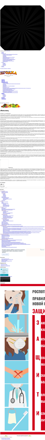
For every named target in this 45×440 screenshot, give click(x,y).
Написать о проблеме (5, 254)
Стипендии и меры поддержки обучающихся (9, 59)
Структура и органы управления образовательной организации (11, 83)
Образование (4, 56)
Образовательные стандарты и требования (8, 57)
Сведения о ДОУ (4, 53)
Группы (3, 62)
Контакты (3, 66)
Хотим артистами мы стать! (5, 258)
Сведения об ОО (5, 82)
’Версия (3, 184)
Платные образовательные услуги (7, 60)
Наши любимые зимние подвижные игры (7, 259)
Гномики (4, 94)
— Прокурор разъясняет (3, 264)
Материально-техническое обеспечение (8, 58)
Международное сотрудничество (7, 91)
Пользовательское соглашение (6, 438)
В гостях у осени (4, 261)
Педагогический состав (6, 87)
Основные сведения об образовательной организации (10, 54)
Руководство (4, 86)
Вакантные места (5, 61)
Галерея (3, 97)
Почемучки (4, 64)
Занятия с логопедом (4, 260)
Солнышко (4, 65)
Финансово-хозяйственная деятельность (8, 90)
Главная (3, 52)
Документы (4, 55)
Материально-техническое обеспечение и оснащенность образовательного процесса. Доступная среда (17, 88)
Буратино (4, 63)
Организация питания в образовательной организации (10, 92)
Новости (3, 81)
